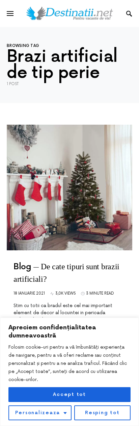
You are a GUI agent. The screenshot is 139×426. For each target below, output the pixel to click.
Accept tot (69, 394)
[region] (69, 372)
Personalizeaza (37, 413)
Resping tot (102, 413)
